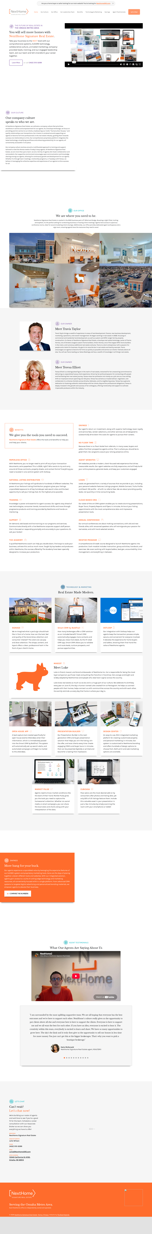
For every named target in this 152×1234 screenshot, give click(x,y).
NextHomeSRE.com (103, 3)
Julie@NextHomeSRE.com (20, 1152)
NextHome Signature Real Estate (26, 1215)
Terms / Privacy (43, 1215)
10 (85, 1057)
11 (87, 1057)
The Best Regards (63, 1215)
